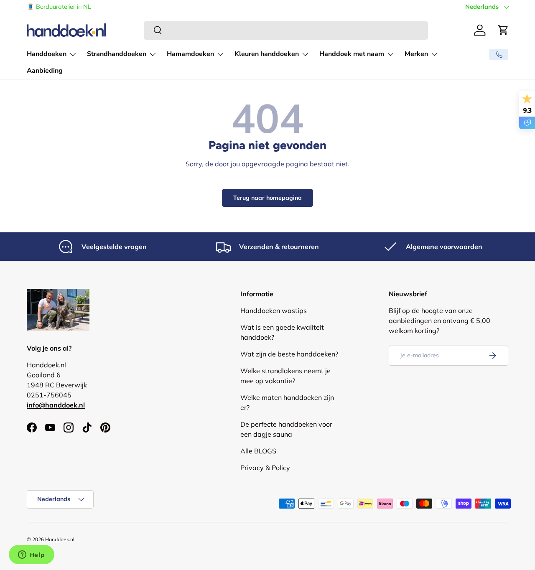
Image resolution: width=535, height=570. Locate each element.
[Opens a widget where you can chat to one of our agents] (31, 555)
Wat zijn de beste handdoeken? (289, 354)
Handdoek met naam (351, 54)
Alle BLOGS (258, 451)
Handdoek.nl (59, 539)
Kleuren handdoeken (266, 54)
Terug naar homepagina (267, 197)
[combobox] (286, 30)
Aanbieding (45, 70)
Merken (416, 54)
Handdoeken (46, 54)
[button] (503, 30)
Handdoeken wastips (273, 310)
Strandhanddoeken (116, 54)
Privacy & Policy (265, 467)
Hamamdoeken (190, 54)
